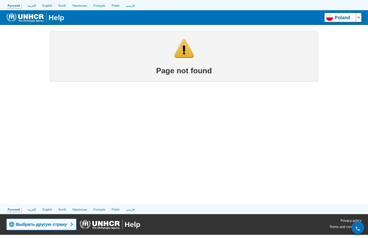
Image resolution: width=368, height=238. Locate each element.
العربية (32, 5)
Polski (115, 5)
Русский (14, 5)
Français (99, 5)
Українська (79, 5)
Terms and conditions (345, 227)
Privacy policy (351, 220)
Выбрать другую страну (41, 224)
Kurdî (62, 5)
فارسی (130, 5)
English (47, 5)
